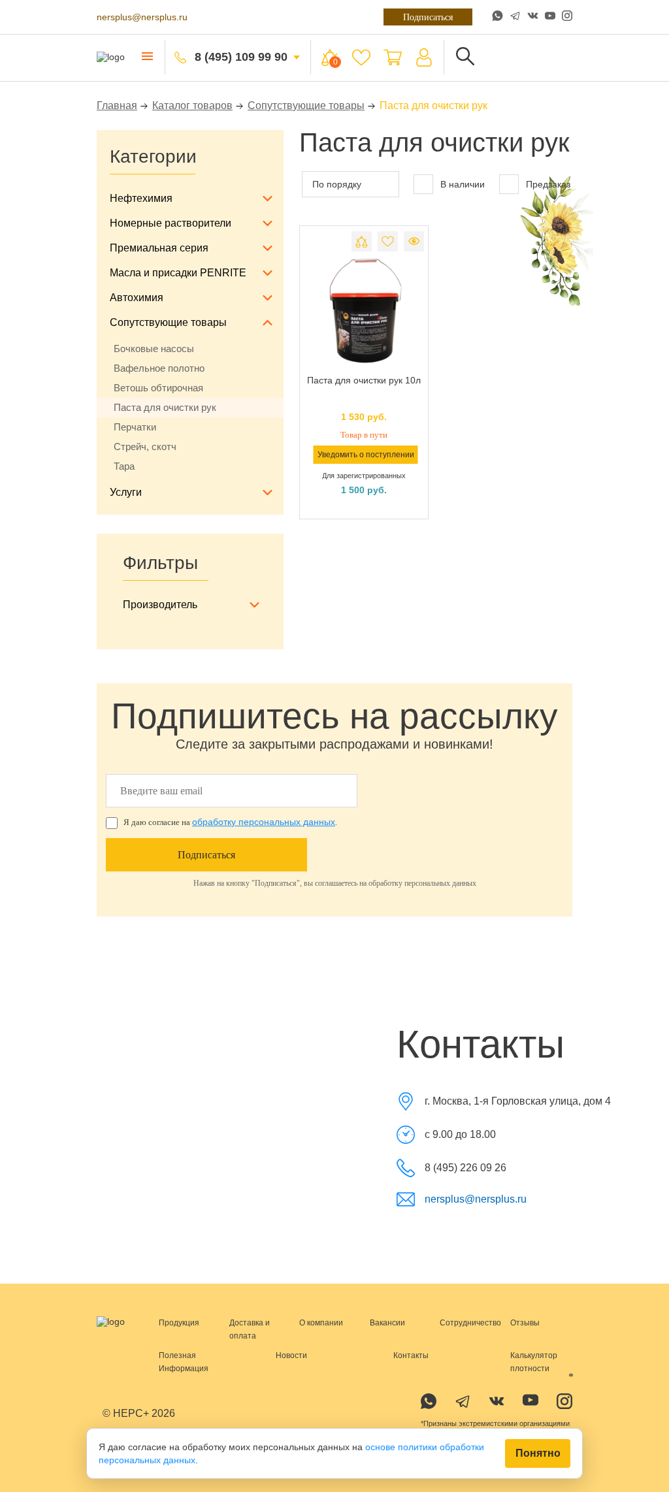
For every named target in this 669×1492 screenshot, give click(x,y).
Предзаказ (548, 184)
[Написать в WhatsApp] (497, 17)
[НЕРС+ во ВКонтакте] (532, 17)
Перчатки (136, 427)
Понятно (537, 1454)
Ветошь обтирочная (160, 388)
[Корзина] (391, 57)
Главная (116, 105)
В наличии (461, 184)
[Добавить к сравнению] (361, 241)
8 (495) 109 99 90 (240, 57)
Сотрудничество (470, 1322)
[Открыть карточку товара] (364, 311)
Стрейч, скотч (146, 447)
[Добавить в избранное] (388, 241)
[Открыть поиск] (464, 57)
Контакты (411, 1354)
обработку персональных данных (263, 822)
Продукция (179, 1322)
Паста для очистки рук (167, 408)
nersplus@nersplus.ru (142, 17)
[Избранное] (360, 57)
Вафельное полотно (160, 368)
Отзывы (525, 1322)
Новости (291, 1354)
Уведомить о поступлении (365, 454)
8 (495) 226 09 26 (465, 1167)
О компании (321, 1322)
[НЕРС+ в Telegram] (515, 17)
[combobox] (349, 184)
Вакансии (388, 1322)
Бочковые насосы (155, 349)
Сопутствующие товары (309, 105)
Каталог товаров (191, 105)
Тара (124, 466)
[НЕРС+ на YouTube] (550, 18)
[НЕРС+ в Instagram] (567, 17)
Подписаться (423, 17)
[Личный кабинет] (423, 57)
